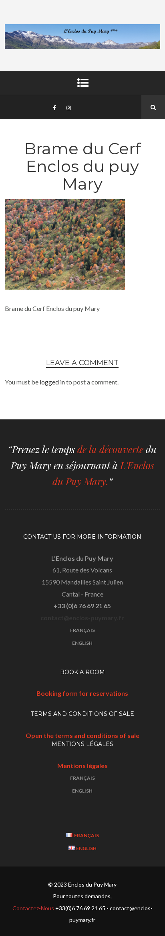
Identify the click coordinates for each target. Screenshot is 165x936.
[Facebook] (54, 107)
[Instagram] (68, 107)
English (82, 643)
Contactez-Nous (33, 908)
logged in (52, 382)
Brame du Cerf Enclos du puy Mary (82, 166)
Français (82, 630)
